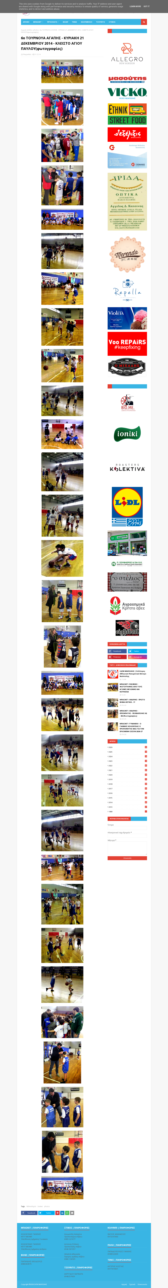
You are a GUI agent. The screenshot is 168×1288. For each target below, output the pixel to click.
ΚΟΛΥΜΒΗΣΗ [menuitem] (86, 22)
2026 (128, 747)
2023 (128, 761)
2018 (128, 784)
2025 (128, 752)
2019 (128, 779)
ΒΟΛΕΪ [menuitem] (65, 22)
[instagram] (137, 657)
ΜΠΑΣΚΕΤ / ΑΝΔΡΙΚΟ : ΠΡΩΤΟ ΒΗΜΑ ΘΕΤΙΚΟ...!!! (132, 700)
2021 (128, 770)
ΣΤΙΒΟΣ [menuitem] (112, 22)
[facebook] (117, 651)
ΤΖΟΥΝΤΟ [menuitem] (100, 22)
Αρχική (124, 1284)
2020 (128, 775)
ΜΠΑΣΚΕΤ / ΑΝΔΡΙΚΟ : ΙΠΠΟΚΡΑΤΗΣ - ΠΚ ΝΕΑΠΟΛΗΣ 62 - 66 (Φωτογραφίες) (133, 713)
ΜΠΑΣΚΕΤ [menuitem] (37, 22)
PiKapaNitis (27, 54)
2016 (128, 793)
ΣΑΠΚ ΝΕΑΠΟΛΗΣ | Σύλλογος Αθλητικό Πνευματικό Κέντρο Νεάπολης (133, 673)
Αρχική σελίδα (26, 30)
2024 (128, 756)
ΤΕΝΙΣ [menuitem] (74, 22)
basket (40, 1206)
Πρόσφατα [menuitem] (52, 22)
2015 (128, 798)
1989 (127, 811)
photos (36, 30)
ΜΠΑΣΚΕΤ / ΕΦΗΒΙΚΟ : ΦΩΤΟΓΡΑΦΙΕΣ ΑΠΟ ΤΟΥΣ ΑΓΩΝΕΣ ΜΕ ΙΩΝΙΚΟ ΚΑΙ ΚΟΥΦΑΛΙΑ (131, 688)
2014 (128, 802)
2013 (128, 807)
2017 (128, 788)
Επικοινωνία (142, 1284)
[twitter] (137, 651)
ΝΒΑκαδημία (31, 1206)
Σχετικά (132, 1284)
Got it (147, 6)
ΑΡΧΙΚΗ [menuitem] (26, 22)
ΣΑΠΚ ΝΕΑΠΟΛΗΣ (40, 1284)
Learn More (135, 6)
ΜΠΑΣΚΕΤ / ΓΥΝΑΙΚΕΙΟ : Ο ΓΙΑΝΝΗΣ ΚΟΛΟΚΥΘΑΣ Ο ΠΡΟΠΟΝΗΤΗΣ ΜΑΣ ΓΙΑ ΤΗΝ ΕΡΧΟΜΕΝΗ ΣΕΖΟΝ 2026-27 (132, 727)
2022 (128, 765)
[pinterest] (117, 657)
